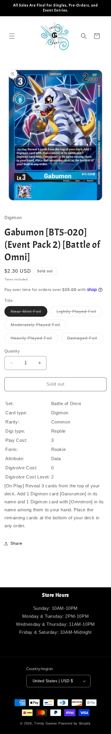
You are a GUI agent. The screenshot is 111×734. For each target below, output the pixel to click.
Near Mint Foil (29, 313)
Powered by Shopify (74, 723)
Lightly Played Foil (79, 313)
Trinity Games (45, 723)
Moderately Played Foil (38, 326)
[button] (11, 36)
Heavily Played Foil (34, 339)
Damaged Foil (85, 339)
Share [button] (16, 543)
